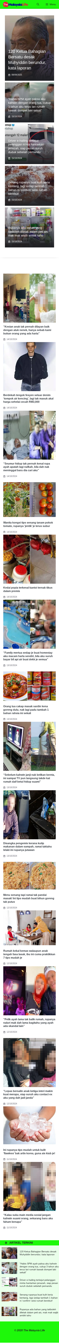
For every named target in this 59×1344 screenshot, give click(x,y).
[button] (37, 4)
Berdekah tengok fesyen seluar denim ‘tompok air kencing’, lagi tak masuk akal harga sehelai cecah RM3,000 (28, 398)
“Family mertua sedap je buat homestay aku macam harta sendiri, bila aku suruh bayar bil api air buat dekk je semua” (28, 656)
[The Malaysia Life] (16, 4)
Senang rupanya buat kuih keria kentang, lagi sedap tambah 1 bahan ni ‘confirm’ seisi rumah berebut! (39, 1297)
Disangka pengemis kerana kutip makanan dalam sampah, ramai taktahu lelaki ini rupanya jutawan (27, 847)
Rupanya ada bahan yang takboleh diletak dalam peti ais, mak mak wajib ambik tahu (28, 231)
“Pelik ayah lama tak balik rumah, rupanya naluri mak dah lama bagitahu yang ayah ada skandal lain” (29, 1023)
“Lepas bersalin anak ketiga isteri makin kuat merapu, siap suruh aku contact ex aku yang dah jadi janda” (28, 1094)
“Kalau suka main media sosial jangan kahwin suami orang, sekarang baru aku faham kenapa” (28, 1218)
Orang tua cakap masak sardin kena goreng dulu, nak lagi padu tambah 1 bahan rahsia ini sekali (26, 710)
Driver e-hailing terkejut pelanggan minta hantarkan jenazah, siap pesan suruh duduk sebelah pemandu (39, 1283)
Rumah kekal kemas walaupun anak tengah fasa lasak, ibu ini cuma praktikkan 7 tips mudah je (29, 954)
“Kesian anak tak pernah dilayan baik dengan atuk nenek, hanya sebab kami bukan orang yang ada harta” (27, 330)
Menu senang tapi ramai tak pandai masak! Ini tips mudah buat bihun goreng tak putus (28, 898)
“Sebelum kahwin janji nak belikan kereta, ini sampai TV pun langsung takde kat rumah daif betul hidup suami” (29, 778)
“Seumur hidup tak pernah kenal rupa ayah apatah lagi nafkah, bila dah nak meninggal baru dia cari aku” (26, 467)
